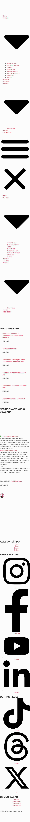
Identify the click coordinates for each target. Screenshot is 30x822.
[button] (15, 164)
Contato (5, 130)
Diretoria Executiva (12, 71)
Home (5, 16)
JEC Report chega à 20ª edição (13, 399)
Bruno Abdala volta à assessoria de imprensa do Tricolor (12, 336)
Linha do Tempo (11, 63)
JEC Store (6, 81)
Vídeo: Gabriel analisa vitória (8, 450)
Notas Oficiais (11, 128)
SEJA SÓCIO (7, 132)
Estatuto (9, 67)
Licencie (9, 77)
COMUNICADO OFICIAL (9, 349)
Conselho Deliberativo (13, 73)
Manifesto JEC (11, 69)
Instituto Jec (10, 75)
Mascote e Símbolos (13, 65)
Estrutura (6, 79)
